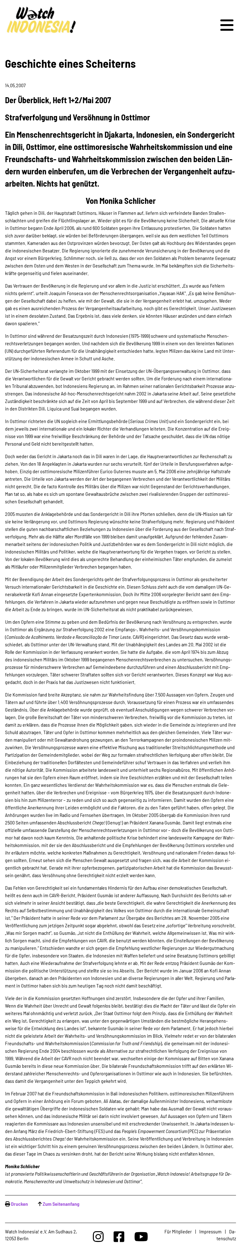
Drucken (19, 1204)
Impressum (210, 1231)
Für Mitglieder (178, 1231)
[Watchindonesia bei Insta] (98, 1236)
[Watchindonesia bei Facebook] (119, 1236)
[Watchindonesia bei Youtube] (141, 1236)
